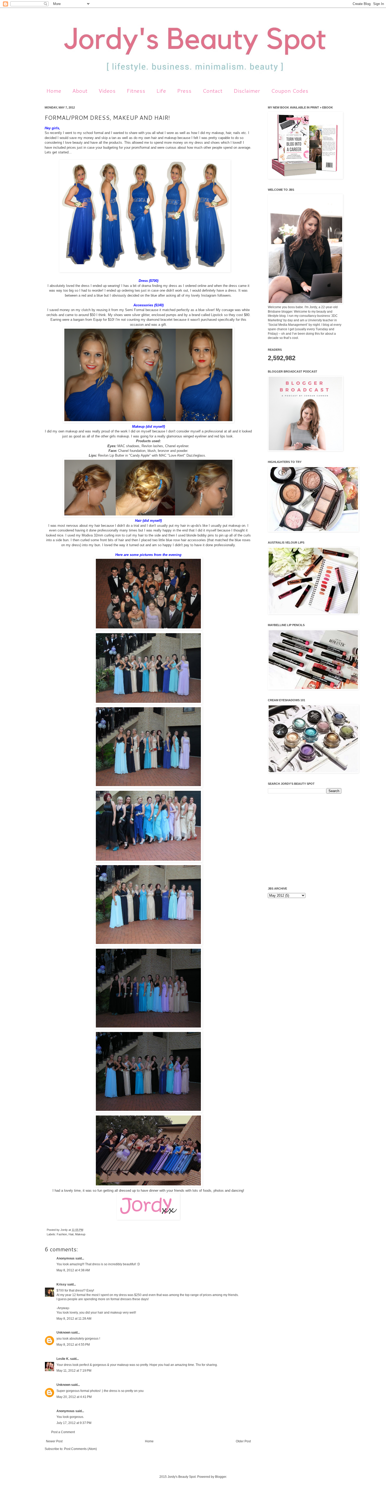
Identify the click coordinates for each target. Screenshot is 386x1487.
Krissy (61, 1284)
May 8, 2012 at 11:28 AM (73, 1318)
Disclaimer (246, 91)
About (79, 91)
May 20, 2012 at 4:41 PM (74, 1397)
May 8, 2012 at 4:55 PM (73, 1344)
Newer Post (54, 1441)
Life (161, 91)
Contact (212, 91)
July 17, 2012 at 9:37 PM (73, 1423)
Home (53, 91)
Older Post (243, 1441)
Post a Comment (63, 1432)
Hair (71, 1234)
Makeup (80, 1234)
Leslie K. (62, 1359)
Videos (107, 91)
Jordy (64, 1229)
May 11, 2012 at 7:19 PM (73, 1370)
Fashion (62, 1234)
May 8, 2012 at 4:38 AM (73, 1270)
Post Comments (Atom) (80, 1449)
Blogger (220, 1477)
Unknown (63, 1332)
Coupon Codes (289, 91)
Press (184, 91)
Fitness (136, 91)
